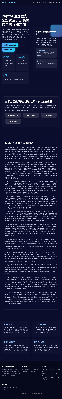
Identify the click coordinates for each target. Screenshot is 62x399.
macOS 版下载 (31, 115)
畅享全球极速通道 (8, 50)
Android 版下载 (13, 121)
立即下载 (38, 2)
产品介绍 (44, 2)
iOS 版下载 (49, 115)
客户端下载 (9, 387)
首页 (32, 2)
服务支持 (58, 2)
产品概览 (4, 387)
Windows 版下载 (13, 115)
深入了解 (15, 387)
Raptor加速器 (25, 393)
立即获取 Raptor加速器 (10, 45)
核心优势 (51, 2)
